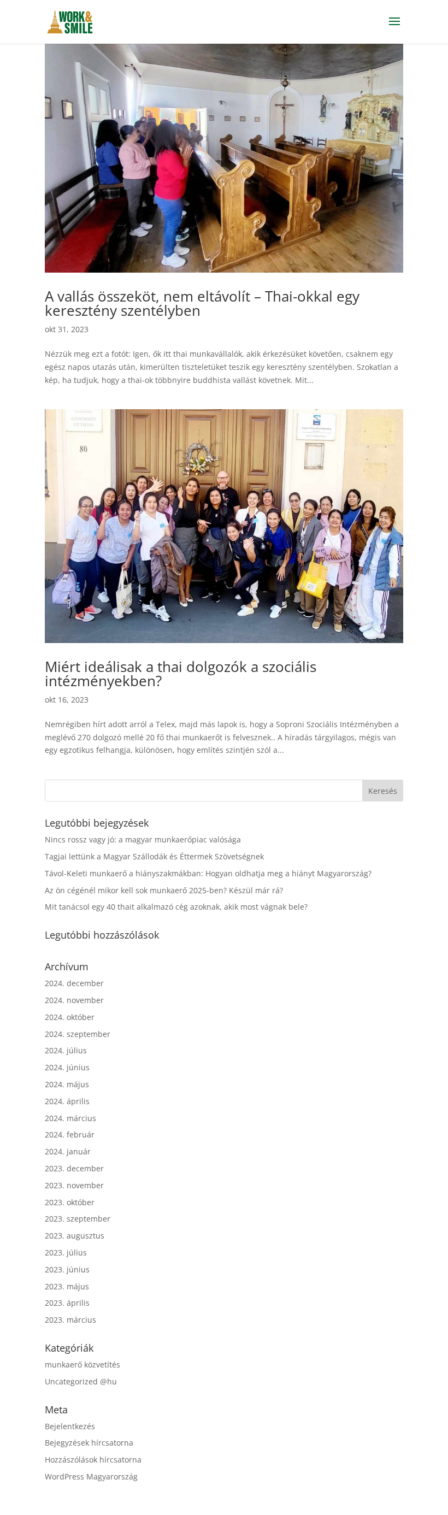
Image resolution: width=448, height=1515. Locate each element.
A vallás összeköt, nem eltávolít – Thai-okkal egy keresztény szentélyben (202, 303)
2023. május (67, 1286)
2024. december (74, 983)
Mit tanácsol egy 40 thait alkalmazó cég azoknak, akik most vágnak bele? (176, 906)
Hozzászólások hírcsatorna (93, 1459)
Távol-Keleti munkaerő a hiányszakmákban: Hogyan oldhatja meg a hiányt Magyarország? (208, 873)
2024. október (70, 1017)
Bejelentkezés (70, 1426)
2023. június (67, 1269)
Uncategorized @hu (81, 1381)
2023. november (74, 1185)
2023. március (70, 1319)
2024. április (67, 1101)
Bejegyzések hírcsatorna (89, 1442)
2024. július (66, 1050)
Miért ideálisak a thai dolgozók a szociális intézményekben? (180, 674)
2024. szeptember (77, 1034)
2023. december (74, 1168)
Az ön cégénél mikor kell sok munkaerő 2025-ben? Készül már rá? (164, 890)
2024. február (70, 1134)
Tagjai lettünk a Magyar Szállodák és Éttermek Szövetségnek (154, 856)
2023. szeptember (77, 1218)
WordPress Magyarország (91, 1476)
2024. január (68, 1151)
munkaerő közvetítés (82, 1364)
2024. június (67, 1067)
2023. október (70, 1202)
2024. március (70, 1118)
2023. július (66, 1252)
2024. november (74, 1000)
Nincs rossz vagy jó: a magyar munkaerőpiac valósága (143, 839)
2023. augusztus (74, 1235)
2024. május (67, 1084)
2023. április (67, 1303)
